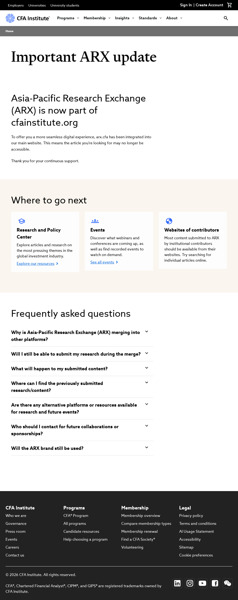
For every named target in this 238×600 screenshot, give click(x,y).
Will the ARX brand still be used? (47, 448)
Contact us (15, 555)
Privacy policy (191, 515)
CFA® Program (75, 515)
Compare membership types (146, 523)
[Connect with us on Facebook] (215, 583)
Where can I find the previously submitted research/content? (57, 386)
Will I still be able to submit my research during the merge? (76, 354)
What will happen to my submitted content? (59, 369)
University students (64, 5)
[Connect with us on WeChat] (227, 583)
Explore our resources (35, 263)
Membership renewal (139, 531)
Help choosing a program (85, 539)
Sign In (186, 5)
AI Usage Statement (196, 531)
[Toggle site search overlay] (225, 18)
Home (9, 31)
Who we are (16, 515)
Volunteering (132, 547)
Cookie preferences (196, 555)
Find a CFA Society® (138, 539)
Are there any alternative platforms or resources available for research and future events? (74, 408)
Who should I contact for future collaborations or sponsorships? (65, 430)
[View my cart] (229, 5)
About (172, 18)
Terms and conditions (197, 523)
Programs (65, 18)
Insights (122, 18)
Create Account (209, 5)
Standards (148, 18)
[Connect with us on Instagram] (190, 583)
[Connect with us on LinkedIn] (177, 583)
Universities (37, 5)
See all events (102, 262)
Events (11, 539)
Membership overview (140, 515)
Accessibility (190, 539)
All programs (74, 523)
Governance (16, 523)
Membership (95, 18)
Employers (16, 5)
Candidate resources (81, 531)
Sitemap (186, 547)
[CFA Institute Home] (28, 18)
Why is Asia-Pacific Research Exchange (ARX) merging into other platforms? (75, 335)
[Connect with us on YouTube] (202, 583)
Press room (16, 531)
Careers (12, 547)
